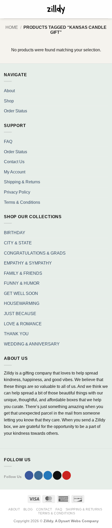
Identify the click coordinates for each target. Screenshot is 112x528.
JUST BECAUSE (20, 313)
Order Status (15, 111)
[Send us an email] (57, 475)
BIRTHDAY (14, 232)
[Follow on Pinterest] (66, 475)
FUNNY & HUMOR (22, 283)
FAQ (8, 141)
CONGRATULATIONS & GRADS (35, 253)
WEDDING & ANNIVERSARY (32, 344)
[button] (7, 9)
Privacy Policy (17, 192)
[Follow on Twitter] (47, 475)
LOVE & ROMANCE (23, 324)
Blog (28, 509)
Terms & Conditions (22, 202)
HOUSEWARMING (21, 303)
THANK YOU (16, 334)
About (9, 91)
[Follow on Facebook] (29, 475)
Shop (9, 101)
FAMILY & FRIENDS (23, 273)
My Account (14, 172)
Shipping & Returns (22, 182)
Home (11, 27)
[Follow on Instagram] (38, 475)
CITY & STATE (18, 243)
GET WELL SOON (21, 293)
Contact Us (14, 162)
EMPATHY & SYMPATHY (28, 263)
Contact (44, 509)
